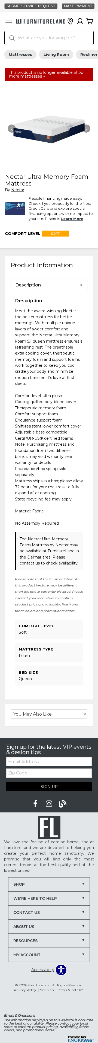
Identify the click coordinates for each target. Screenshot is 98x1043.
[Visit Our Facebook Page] (36, 804)
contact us (30, 563)
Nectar (17, 190)
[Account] (80, 21)
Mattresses (20, 54)
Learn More (72, 218)
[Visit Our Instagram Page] (49, 804)
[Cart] (90, 21)
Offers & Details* (70, 990)
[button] (8, 21)
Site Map (47, 990)
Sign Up (49, 786)
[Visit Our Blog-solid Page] (62, 804)
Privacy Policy (25, 990)
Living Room (56, 54)
